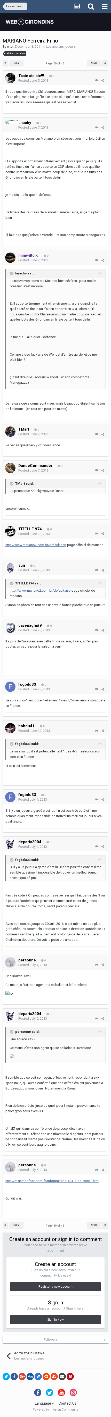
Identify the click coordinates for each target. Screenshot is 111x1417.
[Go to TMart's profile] (10, 431)
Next (94, 63)
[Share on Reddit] (46, 1376)
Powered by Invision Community (55, 1409)
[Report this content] (96, 80)
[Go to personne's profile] (10, 962)
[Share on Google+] (22, 1376)
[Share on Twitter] (6, 1376)
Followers (51, 1339)
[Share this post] (102, 80)
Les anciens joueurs (61, 46)
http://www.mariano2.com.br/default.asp (35, 545)
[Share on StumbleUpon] (54, 1376)
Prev (16, 63)
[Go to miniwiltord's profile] (10, 258)
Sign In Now (55, 1319)
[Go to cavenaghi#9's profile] (10, 628)
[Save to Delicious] (38, 1376)
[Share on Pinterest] (70, 1376)
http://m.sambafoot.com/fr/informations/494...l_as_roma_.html (52, 1181)
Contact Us (67, 1403)
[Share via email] (62, 1376)
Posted (33, 80)
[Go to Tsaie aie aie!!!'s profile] (10, 78)
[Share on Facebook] (14, 1376)
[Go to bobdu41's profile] (10, 728)
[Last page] (105, 63)
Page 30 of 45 (55, 63)
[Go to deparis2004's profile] (10, 844)
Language (43, 1403)
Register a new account (55, 1286)
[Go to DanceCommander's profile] (10, 468)
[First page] (5, 63)
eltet (10, 46)
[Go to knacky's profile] (12, 122)
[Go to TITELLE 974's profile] (10, 531)
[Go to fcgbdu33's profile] (10, 687)
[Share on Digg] (30, 1376)
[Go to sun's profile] (10, 568)
